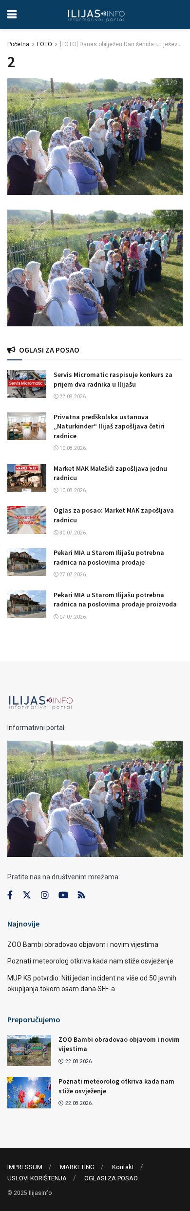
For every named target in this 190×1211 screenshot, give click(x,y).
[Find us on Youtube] (63, 895)
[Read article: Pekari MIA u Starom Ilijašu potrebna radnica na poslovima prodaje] (26, 562)
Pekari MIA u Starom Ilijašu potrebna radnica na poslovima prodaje (109, 557)
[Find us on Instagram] (45, 895)
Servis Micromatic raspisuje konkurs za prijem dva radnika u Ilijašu (113, 379)
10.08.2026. (72, 448)
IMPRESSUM (24, 1167)
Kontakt (123, 1167)
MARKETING (77, 1167)
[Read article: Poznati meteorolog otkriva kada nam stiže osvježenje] (29, 1092)
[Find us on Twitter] (26, 895)
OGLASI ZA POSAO (111, 1178)
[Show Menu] (12, 14)
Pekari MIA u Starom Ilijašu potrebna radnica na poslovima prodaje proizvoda (115, 599)
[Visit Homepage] (96, 14)
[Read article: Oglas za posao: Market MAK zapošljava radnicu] (26, 520)
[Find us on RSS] (81, 895)
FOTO (44, 44)
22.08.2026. (72, 396)
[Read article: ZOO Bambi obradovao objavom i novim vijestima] (29, 1050)
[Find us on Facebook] (10, 895)
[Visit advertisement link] (95, 268)
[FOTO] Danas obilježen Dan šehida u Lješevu (120, 44)
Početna (18, 44)
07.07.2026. (72, 617)
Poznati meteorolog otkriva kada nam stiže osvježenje (90, 961)
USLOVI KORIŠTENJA (37, 1178)
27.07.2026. (72, 574)
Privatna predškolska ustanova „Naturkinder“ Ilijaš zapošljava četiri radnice (109, 426)
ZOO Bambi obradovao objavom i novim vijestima (82, 944)
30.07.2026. (72, 532)
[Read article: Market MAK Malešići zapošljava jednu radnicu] (26, 478)
